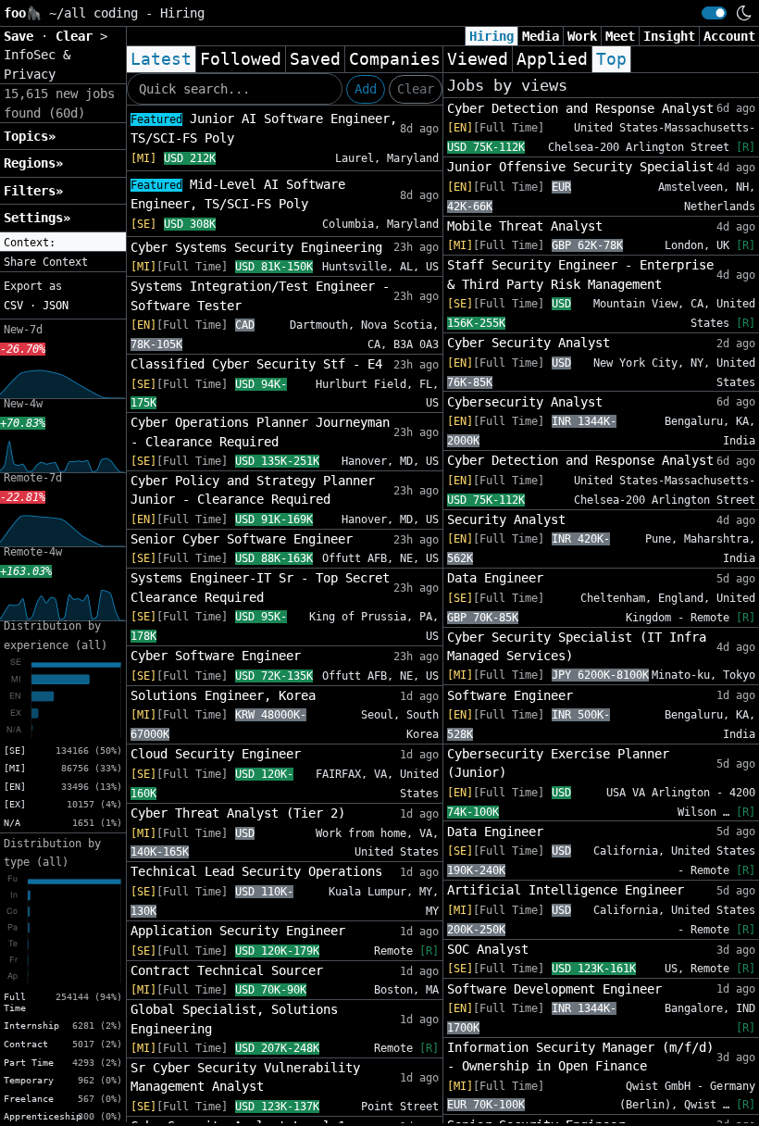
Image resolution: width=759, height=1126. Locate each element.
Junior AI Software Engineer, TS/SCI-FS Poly (264, 128)
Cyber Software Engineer (216, 655)
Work (582, 36)
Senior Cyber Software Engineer (242, 539)
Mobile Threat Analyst (525, 226)
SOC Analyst (488, 949)
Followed (240, 59)
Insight (669, 36)
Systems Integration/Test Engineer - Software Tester (260, 295)
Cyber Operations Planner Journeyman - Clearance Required (260, 431)
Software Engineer (510, 695)
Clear (415, 88)
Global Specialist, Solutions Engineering (234, 1018)
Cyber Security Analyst (528, 342)
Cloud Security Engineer (216, 753)
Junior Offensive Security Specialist (580, 166)
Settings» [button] (37, 217)
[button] (63, 242)
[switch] (714, 12)
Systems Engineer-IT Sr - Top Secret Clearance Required (260, 587)
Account (729, 36)
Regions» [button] (33, 163)
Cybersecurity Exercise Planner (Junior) (558, 763)
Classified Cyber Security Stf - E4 (256, 364)
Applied (552, 59)
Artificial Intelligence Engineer (565, 889)
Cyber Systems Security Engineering (256, 247)
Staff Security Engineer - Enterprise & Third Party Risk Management (580, 274)
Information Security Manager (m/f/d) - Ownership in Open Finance (580, 1056)
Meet (620, 36)
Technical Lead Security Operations (256, 871)
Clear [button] (78, 36)
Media (540, 36)
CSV (13, 305)
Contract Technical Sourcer (227, 970)
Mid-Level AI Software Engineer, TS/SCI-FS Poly (238, 194)
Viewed (477, 59)
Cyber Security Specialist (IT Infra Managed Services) (576, 646)
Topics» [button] (30, 136)
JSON (55, 305)
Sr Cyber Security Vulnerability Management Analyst (245, 1077)
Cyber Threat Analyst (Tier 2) (238, 813)
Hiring (491, 36)
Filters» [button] (33, 190)
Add (366, 88)
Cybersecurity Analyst (525, 401)
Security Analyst (506, 519)
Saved (315, 59)
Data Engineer (495, 577)
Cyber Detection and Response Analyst (580, 108)
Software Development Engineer (554, 989)
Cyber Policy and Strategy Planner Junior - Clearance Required (253, 490)
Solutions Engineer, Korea (223, 695)
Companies (395, 59)
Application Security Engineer (238, 930)
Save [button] (22, 36)
